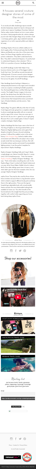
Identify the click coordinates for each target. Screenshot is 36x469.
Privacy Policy (23, 445)
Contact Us (16, 445)
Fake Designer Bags (11, 136)
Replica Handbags (6, 158)
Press (10, 445)
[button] (33, 2)
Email (2, 391)
